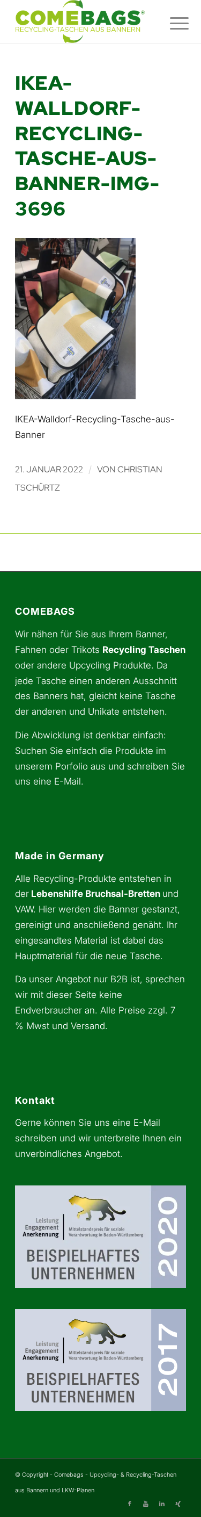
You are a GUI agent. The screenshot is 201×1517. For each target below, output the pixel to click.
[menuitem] (171, 22)
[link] (83, 21)
